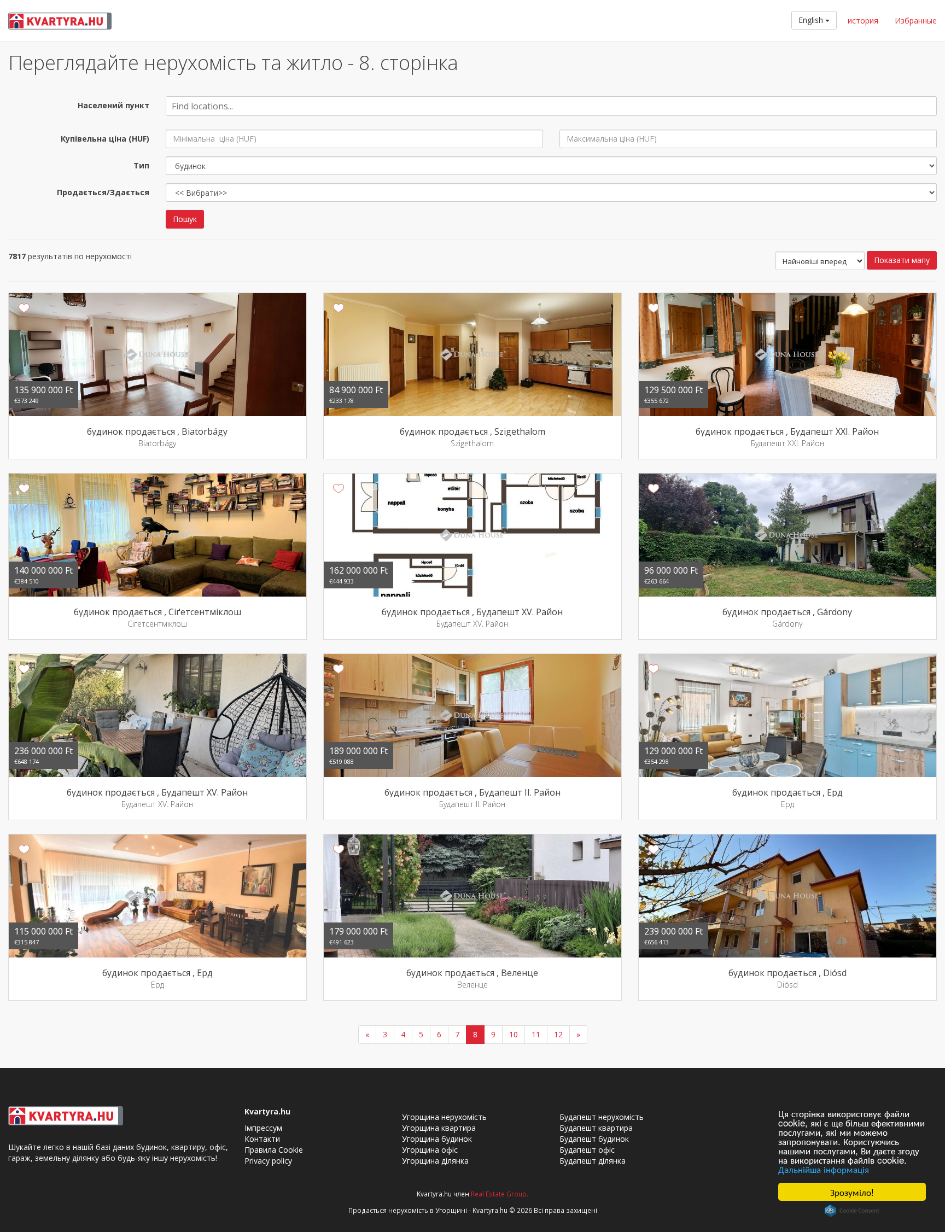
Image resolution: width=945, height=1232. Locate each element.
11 (536, 1034)
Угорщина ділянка (435, 1160)
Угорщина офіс (430, 1150)
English (811, 20)
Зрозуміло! (852, 1192)
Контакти (262, 1139)
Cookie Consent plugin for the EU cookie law (852, 1211)
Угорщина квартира (439, 1128)
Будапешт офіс (587, 1150)
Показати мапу (902, 260)
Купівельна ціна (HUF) (105, 138)
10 (513, 1034)
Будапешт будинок (594, 1139)
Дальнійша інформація (823, 1169)
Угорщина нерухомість (444, 1117)
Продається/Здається (103, 192)
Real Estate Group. (499, 1193)
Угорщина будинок (437, 1139)
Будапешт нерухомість (601, 1117)
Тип (141, 165)
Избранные (916, 20)
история (863, 20)
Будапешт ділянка (592, 1160)
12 (558, 1034)
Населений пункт (113, 105)
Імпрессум (263, 1128)
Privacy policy (268, 1160)
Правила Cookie (273, 1150)
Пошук (185, 219)
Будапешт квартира (596, 1128)
